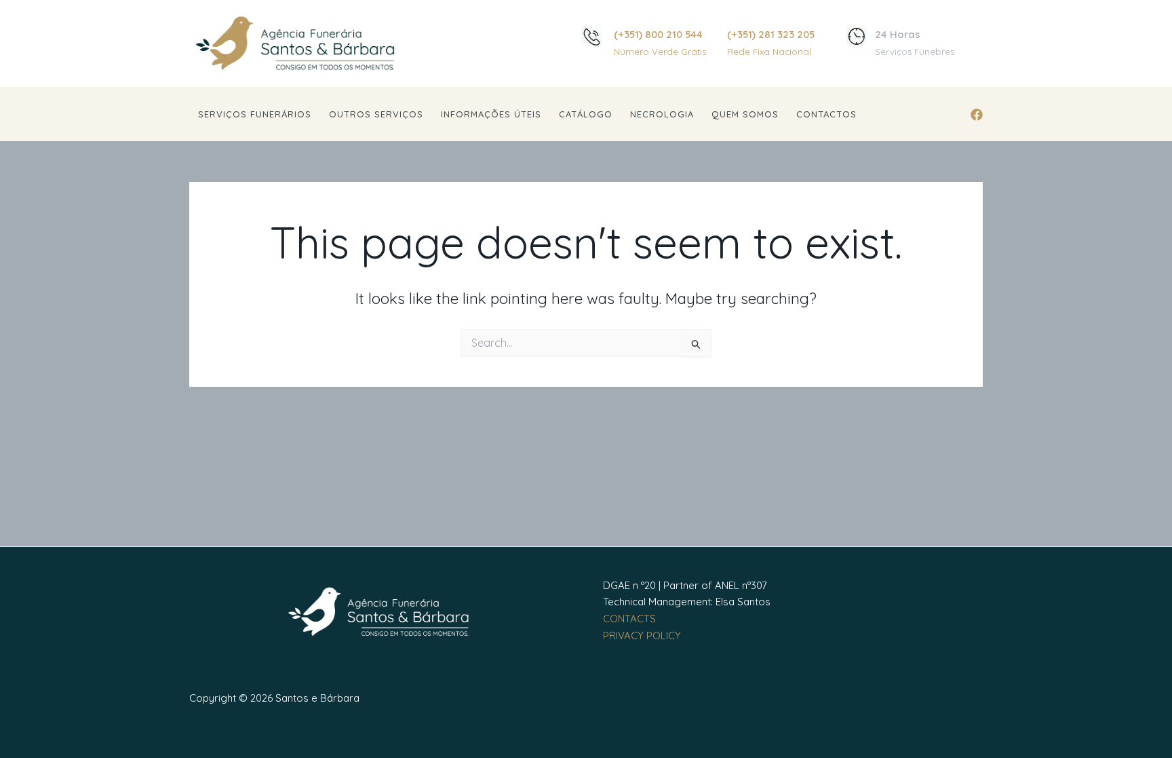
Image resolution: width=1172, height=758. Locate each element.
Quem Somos (745, 114)
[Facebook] (977, 115)
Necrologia (662, 114)
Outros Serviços (376, 114)
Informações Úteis (491, 114)
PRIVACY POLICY (642, 635)
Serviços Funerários (254, 114)
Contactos (826, 114)
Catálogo (585, 114)
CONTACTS (629, 618)
